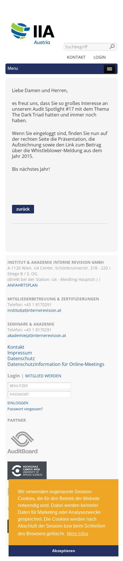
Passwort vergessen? (25, 408)
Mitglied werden (43, 375)
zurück (23, 209)
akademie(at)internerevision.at (36, 335)
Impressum (19, 353)
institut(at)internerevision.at (34, 310)
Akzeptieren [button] (63, 550)
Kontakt (76, 57)
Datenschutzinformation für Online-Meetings (55, 364)
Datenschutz (21, 358)
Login (100, 57)
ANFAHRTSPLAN (22, 285)
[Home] (32, 30)
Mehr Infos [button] (77, 533)
